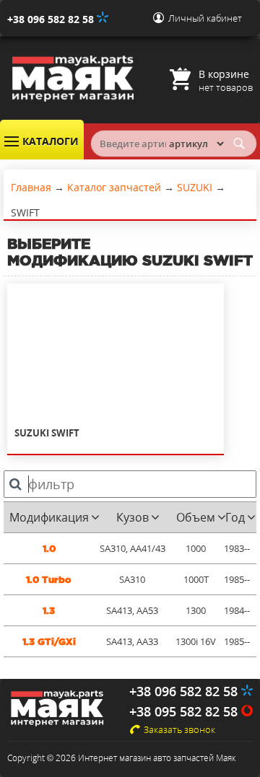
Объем (195, 517)
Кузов (132, 517)
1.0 (49, 548)
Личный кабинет (205, 18)
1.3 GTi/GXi (49, 641)
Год (235, 517)
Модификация (49, 517)
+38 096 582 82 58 (52, 19)
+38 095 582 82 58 (185, 711)
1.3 (49, 610)
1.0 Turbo (49, 579)
